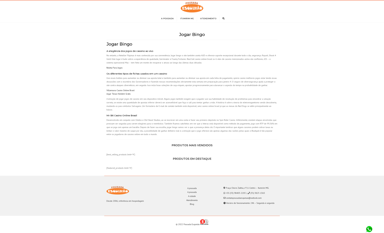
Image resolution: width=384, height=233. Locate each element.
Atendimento (208, 18)
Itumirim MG (187, 18)
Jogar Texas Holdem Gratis (118, 93)
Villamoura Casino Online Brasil (120, 90)
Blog (192, 204)
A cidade (192, 196)
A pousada (167, 18)
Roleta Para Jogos (114, 67)
